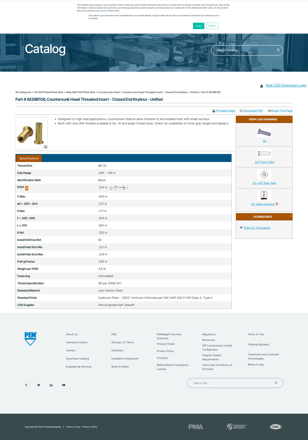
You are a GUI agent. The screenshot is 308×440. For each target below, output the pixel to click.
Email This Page (282, 110)
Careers (71, 350)
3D (264, 141)
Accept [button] (199, 25)
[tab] (29, 158)
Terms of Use (256, 334)
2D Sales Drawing (263, 204)
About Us (71, 334)
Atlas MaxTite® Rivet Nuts (80, 92)
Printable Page (225, 110)
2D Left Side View (264, 183)
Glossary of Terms (122, 342)
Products (162, 357)
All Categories (23, 92)
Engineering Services (78, 366)
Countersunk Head (109, 92)
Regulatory (208, 334)
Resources (208, 339)
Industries (117, 350)
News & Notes (120, 366)
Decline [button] (212, 25)
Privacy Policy (165, 351)
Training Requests (258, 344)
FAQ (113, 334)
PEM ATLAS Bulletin (257, 228)
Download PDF (253, 110)
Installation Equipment (124, 358)
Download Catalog (77, 358)
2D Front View (264, 162)
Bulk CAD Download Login (286, 85)
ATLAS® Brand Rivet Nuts (48, 92)
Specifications (28, 158)
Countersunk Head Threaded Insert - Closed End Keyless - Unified (160, 92)
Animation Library (77, 342)
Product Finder (166, 344)
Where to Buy (256, 364)
